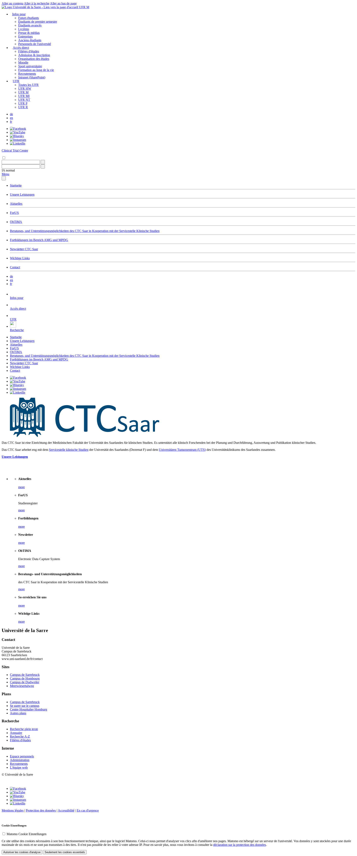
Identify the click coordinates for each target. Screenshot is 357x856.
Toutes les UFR (28, 85)
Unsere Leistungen (22, 194)
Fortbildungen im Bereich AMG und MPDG (39, 240)
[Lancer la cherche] (43, 162)
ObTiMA (16, 222)
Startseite (16, 185)
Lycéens (23, 29)
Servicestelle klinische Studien (68, 449)
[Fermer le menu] (4, 178)
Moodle (23, 62)
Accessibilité (66, 810)
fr (11, 121)
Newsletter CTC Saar (24, 249)
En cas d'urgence (88, 810)
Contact (15, 267)
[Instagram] (18, 140)
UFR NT (24, 99)
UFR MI (24, 96)
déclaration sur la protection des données (239, 844)
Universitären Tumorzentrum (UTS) (182, 449)
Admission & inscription (34, 55)
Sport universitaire (30, 66)
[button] (8, 170)
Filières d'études (28, 51)
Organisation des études (33, 59)
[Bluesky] (17, 136)
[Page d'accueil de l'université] (40, 7)
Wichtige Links (20, 258)
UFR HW (24, 88)
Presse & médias (29, 33)
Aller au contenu (12, 3)
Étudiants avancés (30, 25)
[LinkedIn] (17, 143)
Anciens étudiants (29, 40)
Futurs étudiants (28, 18)
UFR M (84, 7)
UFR (16, 81)
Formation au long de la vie (36, 70)
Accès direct (21, 47)
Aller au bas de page (63, 3)
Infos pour (19, 14)
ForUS (14, 212)
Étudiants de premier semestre (37, 21)
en (11, 118)
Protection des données (41, 810)
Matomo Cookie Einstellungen (26, 834)
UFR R (23, 107)
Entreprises (25, 36)
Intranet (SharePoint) (31, 77)
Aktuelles (16, 203)
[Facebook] (18, 128)
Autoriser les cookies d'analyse (21, 852)
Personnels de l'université (34, 44)
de (11, 114)
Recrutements (27, 73)
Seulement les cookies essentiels (65, 852)
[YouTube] (17, 132)
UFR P (22, 103)
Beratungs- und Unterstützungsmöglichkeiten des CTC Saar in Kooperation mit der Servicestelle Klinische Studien (84, 231)
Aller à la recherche (36, 3)
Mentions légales (13, 810)
